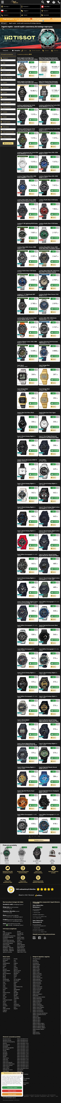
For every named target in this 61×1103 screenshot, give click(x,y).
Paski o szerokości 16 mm (23, 1052)
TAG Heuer (16, 997)
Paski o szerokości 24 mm (23, 1064)
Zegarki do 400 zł (36, 1020)
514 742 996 (9, 913)
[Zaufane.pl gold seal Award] (10, 889)
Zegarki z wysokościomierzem (39, 1014)
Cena (4, 67)
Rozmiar (5, 97)
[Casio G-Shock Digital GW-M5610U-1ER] (22, 731)
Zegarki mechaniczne (37, 987)
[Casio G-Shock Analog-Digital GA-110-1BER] (22, 684)
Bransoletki (5, 1046)
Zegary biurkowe (36, 1034)
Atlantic (4, 965)
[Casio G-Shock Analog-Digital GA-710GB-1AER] (44, 707)
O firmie (19, 936)
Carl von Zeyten (6, 981)
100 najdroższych (36, 959)
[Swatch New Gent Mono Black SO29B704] (22, 424)
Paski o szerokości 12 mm (23, 1046)
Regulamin (19, 943)
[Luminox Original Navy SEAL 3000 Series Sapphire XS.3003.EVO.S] (22, 187)
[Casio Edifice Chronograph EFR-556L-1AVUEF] (44, 660)
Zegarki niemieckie (37, 990)
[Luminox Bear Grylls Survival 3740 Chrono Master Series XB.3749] (22, 329)
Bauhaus (5, 969)
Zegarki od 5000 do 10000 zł (39, 1028)
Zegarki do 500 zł (36, 1022)
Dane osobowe (6, 934)
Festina (4, 994)
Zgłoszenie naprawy (7, 952)
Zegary (34, 1031)
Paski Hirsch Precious (7, 1065)
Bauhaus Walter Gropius (6, 971)
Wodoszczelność (7, 107)
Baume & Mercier (7, 973)
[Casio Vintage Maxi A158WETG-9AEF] (44, 400)
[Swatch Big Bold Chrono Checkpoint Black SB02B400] (44, 802)
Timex (15, 1000)
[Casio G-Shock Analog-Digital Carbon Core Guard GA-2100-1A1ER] (44, 518)
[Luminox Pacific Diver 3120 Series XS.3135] (44, 211)
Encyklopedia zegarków (8, 937)
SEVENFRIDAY (17, 990)
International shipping (8, 943)
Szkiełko (5, 112)
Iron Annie (5, 1006)
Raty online (19, 942)
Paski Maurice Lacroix (8, 1070)
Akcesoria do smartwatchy (9, 1042)
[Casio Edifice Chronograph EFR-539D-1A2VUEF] (44, 826)
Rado (27, 59)
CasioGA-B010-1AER (37, 860)
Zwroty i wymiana (21, 949)
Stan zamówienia (21, 946)
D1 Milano (5, 988)
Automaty (35, 960)
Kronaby (15, 959)
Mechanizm (6, 87)
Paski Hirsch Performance (8, 1064)
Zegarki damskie (36, 965)
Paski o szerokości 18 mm (23, 1055)
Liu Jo (15, 962)
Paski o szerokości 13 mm (23, 1048)
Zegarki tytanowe (37, 1003)
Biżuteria (5, 1043)
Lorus (15, 965)
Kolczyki (4, 1051)
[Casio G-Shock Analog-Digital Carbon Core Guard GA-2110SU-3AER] (44, 589)
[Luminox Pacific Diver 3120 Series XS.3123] (22, 282)
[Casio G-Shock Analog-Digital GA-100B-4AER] (22, 542)
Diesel (4, 990)
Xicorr (15, 1007)
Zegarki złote (36, 1016)
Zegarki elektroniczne (37, 978)
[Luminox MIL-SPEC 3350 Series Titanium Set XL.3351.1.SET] (44, 329)
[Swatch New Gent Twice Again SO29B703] (44, 424)
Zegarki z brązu (36, 972)
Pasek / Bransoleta (7, 77)
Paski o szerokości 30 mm (23, 1068)
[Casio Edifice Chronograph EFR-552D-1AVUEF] (22, 636)
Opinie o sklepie (20, 937)
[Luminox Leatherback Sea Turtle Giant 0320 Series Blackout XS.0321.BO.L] (22, 116)
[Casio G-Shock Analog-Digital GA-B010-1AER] (37, 853)
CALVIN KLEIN (6, 979)
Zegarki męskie (36, 966)
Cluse (4, 985)
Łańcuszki (5, 1052)
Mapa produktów (6, 946)
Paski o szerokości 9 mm (22, 1042)
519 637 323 (9, 917)
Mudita (15, 975)
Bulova (4, 978)
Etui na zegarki (6, 1049)
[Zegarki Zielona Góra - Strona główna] (14, 2)
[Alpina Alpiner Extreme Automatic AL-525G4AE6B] (22, 853)
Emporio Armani (6, 992)
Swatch (25, 413)
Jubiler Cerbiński (6, 1009)
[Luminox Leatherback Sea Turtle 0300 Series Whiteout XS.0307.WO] (22, 164)
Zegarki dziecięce (36, 976)
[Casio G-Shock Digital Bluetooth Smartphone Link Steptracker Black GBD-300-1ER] (22, 755)
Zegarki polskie (36, 992)
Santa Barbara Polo (18, 987)
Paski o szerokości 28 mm (23, 1067)
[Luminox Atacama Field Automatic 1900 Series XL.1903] (44, 353)
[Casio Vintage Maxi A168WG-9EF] (44, 376)
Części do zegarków (7, 933)
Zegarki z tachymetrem (38, 1010)
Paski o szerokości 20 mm (23, 1058)
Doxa (4, 991)
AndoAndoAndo (6, 963)
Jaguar (4, 1007)
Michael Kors (16, 972)
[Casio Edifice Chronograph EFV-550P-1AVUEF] (22, 565)
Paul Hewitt (16, 981)
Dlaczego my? (20, 933)
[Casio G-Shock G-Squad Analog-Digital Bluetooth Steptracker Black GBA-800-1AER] (44, 565)
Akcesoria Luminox (7, 1040)
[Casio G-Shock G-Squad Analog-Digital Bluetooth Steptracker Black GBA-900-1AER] (44, 731)
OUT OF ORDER (17, 979)
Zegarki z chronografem (38, 1006)
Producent (5, 58)
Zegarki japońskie (37, 979)
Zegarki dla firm (20, 947)
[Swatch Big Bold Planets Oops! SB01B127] (22, 802)
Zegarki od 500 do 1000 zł (38, 1023)
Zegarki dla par (36, 967)
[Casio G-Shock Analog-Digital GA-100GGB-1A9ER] (22, 778)
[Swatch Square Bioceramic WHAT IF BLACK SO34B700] (22, 471)
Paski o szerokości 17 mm (23, 1054)
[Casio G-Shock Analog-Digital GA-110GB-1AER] (44, 684)
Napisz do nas (20, 934)
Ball (4, 967)
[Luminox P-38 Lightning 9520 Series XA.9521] (22, 234)
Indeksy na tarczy (7, 136)
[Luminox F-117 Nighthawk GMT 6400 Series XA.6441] (22, 305)
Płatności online (20, 939)
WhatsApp (10, 925)
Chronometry (36, 962)
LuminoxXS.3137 (7, 860)
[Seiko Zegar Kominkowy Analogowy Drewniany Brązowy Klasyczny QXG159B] (52, 853)
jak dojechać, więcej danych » (38, 915)
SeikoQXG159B (52, 860)
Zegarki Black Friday (21, 952)
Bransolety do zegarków (8, 1048)
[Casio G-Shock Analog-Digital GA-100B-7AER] (22, 495)
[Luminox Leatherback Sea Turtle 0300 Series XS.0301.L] (44, 140)
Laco (15, 960)
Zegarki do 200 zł (36, 1017)
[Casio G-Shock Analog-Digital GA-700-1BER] (22, 589)
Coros (4, 987)
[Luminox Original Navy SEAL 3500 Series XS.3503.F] (44, 164)
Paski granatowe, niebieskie (23, 1078)
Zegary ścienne (36, 1032)
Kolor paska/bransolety (8, 132)
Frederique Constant (7, 1000)
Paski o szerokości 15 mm (23, 1051)
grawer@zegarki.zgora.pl (18, 921)
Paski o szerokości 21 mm (23, 1059)
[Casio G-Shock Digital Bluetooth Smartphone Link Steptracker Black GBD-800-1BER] (44, 447)
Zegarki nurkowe (36, 991)
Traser (15, 1003)
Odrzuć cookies (12, 1091)
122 (39, 836)
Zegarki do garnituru (37, 975)
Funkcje (5, 92)
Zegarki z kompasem (37, 1009)
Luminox (26, 106)
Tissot (15, 1001)
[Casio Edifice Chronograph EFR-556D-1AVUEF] (22, 707)
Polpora (15, 982)
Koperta (5, 82)
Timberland (16, 998)
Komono (5, 1012)
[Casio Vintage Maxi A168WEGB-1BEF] (22, 400)
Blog (4, 931)
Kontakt (19, 931)
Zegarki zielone (36, 971)
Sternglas (16, 994)
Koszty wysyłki (6, 945)
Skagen (15, 991)
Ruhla (15, 985)
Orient (15, 976)
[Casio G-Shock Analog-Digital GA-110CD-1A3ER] (44, 755)
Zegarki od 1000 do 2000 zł (39, 1025)
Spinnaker (16, 992)
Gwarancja (5, 939)
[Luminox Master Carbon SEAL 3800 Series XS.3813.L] (22, 353)
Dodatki (5, 117)
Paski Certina (6, 1058)
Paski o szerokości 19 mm (23, 1056)
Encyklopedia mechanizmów (9, 936)
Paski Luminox (6, 1068)
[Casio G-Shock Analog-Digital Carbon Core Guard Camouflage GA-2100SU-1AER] (22, 613)
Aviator (4, 966)
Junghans (5, 1010)
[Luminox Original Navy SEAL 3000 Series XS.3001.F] (44, 187)
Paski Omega (6, 1071)
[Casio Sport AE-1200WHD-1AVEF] (22, 376)
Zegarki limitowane (37, 984)
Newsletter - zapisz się (8, 947)
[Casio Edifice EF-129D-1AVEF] (44, 471)
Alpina (4, 962)
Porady (18, 940)
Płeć (4, 63)
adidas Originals (6, 959)
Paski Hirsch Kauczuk (7, 1062)
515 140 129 (9, 909)
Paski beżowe (20, 1070)
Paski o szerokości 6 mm (22, 1039)
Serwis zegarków (21, 945)
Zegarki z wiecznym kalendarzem (40, 1013)
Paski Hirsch (5, 1061)
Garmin (4, 1001)
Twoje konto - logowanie (8, 950)
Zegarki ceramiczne (37, 973)
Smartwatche (36, 963)
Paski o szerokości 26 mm (23, 1065)
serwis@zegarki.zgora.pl (18, 917)
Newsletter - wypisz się (8, 949)
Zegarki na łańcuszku (37, 988)
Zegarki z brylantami (37, 1004)
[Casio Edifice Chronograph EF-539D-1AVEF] (22, 826)
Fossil (4, 998)
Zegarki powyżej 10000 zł (38, 1029)
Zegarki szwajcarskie (37, 1000)
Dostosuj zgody (12, 1094)
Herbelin (5, 1004)
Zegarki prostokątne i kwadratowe (37, 994)
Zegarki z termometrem (38, 1012)
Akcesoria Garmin (7, 1039)
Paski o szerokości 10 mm (23, 1043)
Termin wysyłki (6, 72)
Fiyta (4, 995)
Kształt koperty (6, 121)
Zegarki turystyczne (37, 1001)
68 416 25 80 (37, 913)
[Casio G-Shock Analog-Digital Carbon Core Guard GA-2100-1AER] (44, 542)
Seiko (15, 988)
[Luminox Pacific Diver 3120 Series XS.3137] (44, 234)
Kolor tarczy (6, 126)
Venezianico (16, 1004)
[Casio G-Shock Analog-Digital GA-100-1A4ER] (44, 495)
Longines (16, 963)
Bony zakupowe (6, 1045)
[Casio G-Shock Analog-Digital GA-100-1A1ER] (22, 447)
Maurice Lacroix (17, 971)
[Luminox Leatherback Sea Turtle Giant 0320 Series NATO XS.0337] (22, 140)
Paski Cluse (5, 1059)
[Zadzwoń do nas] (59, 2)
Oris (15, 978)
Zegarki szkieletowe (37, 998)
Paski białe (19, 1071)
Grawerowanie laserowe (8, 940)
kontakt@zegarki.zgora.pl (18, 904)
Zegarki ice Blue (36, 969)
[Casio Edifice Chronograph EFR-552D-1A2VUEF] (44, 613)
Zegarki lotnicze (36, 985)
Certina (4, 984)
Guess (4, 1003)
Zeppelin (16, 1009)
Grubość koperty (7, 102)
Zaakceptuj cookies (12, 1087)
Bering (4, 975)
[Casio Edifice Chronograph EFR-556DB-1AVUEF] (22, 660)
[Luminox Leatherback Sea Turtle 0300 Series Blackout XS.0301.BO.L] (44, 116)
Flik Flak (4, 997)
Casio (22, 366)
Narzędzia (5, 1054)
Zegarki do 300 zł (36, 1019)
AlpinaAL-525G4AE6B (22, 860)
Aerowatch (5, 960)
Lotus (15, 966)
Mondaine (16, 973)
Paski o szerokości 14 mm (23, 1049)
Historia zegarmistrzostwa (9, 942)
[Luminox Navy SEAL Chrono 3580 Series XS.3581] (22, 258)
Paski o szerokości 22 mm (23, 1061)
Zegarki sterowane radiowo (39, 997)
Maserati (16, 969)
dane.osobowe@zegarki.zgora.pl (9, 1097)
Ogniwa (4, 1056)
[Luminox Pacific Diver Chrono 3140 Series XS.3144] (44, 305)
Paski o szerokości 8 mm (22, 1040)
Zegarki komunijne (21, 950)
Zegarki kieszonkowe (37, 981)
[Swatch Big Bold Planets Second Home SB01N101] (44, 778)
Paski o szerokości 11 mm (23, 1045)
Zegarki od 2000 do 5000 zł (39, 1026)
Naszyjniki (5, 1055)
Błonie (4, 976)
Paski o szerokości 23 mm (23, 1062)
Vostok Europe (17, 1006)
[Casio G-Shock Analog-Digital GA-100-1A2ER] (22, 518)
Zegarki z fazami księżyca (38, 1007)
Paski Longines (6, 1067)
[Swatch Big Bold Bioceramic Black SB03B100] (44, 636)
